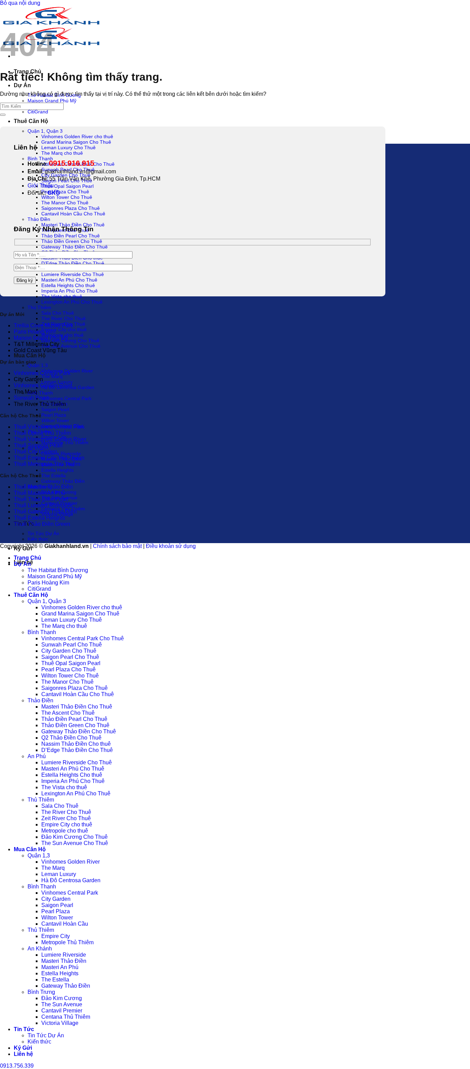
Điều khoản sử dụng (171, 546)
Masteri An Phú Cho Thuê (69, 280)
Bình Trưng (41, 992)
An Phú (37, 756)
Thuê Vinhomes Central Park (49, 427)
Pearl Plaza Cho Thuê (65, 191)
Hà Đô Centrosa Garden (70, 880)
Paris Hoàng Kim (34, 332)
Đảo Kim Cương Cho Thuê (70, 340)
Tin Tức (24, 1029)
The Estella (53, 475)
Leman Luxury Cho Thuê (68, 147)
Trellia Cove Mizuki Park (43, 325)
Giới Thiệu (41, 186)
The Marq (52, 376)
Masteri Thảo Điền (63, 961)
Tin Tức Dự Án (43, 533)
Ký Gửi (23, 1048)
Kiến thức (38, 539)
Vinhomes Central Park (66, 398)
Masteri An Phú (59, 967)
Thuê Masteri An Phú (39, 493)
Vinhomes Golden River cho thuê (77, 136)
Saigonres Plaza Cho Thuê (70, 208)
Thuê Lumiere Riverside (43, 505)
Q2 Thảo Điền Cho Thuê (71, 738)
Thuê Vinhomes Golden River (50, 439)
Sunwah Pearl (31, 398)
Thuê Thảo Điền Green (42, 524)
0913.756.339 (17, 1066)
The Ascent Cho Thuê (68, 713)
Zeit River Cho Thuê (66, 818)
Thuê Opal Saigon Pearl (67, 186)
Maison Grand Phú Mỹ (52, 100)
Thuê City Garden (35, 452)
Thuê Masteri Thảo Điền (43, 487)
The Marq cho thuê (62, 153)
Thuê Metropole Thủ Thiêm (47, 464)
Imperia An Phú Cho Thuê (69, 291)
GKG (53, 193)
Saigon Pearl (55, 409)
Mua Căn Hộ (30, 355)
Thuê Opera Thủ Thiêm (42, 433)
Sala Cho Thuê (57, 313)
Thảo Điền (39, 219)
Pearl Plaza (53, 415)
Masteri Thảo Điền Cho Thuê (73, 224)
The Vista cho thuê (61, 296)
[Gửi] (3, 115)
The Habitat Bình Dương (58, 570)
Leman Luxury (57, 382)
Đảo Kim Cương (61, 998)
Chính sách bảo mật (117, 546)
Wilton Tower (55, 420)
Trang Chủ (27, 558)
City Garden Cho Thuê (68, 651)
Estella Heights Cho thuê (68, 285)
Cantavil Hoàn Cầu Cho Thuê (73, 213)
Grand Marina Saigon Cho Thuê (76, 142)
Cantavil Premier (61, 1011)
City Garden (56, 899)
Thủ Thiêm (39, 307)
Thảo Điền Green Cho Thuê (71, 241)
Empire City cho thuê (64, 329)
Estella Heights (57, 470)
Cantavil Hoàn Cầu (64, 924)
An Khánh (40, 948)
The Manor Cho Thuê (64, 202)
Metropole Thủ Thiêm (64, 442)
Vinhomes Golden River (43, 385)
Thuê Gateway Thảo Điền (45, 512)
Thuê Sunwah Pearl (38, 445)
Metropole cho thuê (64, 831)
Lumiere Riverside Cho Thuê (72, 274)
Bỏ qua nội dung (20, 3)
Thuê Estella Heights (39, 518)
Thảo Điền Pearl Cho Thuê (70, 235)
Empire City (55, 936)
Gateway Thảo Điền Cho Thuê (74, 247)
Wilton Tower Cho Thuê (66, 197)
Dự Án (22, 85)
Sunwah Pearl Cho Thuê (71, 645)
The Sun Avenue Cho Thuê (70, 346)
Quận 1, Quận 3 (45, 131)
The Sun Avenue (61, 1004)
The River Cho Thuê (63, 318)
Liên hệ (23, 1054)
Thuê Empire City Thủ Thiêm (49, 458)
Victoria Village (59, 1023)
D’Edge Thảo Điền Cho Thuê (72, 263)
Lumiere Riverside (61, 453)
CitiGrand (38, 111)
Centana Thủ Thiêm (65, 1017)
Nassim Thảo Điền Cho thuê (76, 744)
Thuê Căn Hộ (31, 121)
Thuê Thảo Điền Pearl (41, 499)
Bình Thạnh (40, 393)
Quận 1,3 (38, 365)
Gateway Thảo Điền (63, 481)
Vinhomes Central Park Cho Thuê (82, 638)
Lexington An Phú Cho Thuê (72, 302)
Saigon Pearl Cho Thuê (70, 657)
